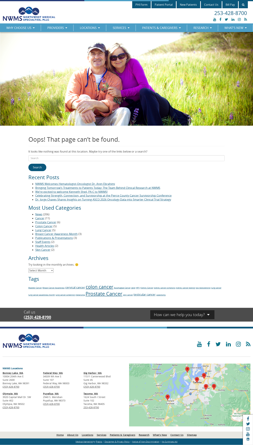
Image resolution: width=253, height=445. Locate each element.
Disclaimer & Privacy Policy (117, 441)
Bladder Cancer (35, 288)
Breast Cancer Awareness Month (56, 234)
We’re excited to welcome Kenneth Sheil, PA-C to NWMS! (71, 192)
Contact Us (211, 5)
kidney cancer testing (185, 288)
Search (37, 167)
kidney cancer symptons (164, 288)
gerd (133, 288)
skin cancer (128, 295)
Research (200, 28)
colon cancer (99, 287)
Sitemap (192, 435)
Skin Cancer (42, 250)
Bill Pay (230, 5)
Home (60, 435)
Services (119, 28)
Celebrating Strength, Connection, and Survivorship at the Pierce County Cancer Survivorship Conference (103, 195)
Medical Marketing (84, 441)
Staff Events (42, 242)
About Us (72, 435)
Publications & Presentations (54, 238)
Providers (55, 28)
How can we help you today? (180, 314)
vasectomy (161, 295)
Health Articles (44, 246)
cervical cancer (75, 287)
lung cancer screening (65, 295)
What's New (233, 28)
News (38, 214)
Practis (99, 441)
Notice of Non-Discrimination (145, 441)
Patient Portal (164, 5)
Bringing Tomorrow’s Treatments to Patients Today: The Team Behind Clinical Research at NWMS (97, 188)
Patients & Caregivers (159, 28)
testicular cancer (145, 294)
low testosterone (203, 288)
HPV (138, 288)
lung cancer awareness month (41, 295)
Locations (88, 28)
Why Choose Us (18, 28)
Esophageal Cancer (122, 288)
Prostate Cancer (45, 222)
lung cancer (216, 288)
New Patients (188, 5)
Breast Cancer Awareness (54, 288)
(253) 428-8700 (37, 317)
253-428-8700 (91, 407)
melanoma (80, 295)
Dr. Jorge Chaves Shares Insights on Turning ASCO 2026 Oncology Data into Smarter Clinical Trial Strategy (103, 199)
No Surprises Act (169, 441)
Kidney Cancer (146, 288)
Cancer (39, 218)
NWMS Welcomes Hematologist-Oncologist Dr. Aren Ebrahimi (75, 184)
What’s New (160, 435)
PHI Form (141, 5)
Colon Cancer (44, 226)
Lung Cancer (43, 230)
